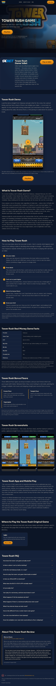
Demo (20, 2)
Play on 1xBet (47, 62)
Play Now (50, 2)
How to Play (26, 2)
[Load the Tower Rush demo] (28, 142)
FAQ (33, 2)
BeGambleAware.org (22, 36)
